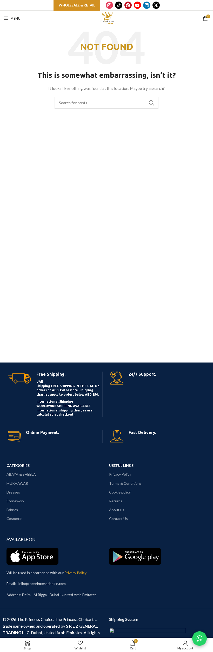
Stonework (15, 501)
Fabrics (12, 510)
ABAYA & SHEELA (21, 474)
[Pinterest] (128, 5)
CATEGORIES (18, 465)
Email (10, 583)
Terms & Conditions (125, 483)
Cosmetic (14, 518)
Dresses (13, 492)
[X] (156, 5)
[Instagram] (109, 5)
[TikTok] (118, 5)
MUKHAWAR (17, 483)
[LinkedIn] (146, 5)
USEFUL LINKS (121, 465)
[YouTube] (137, 5)
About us (116, 510)
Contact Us (118, 518)
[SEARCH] (151, 103)
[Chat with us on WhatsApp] (199, 638)
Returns (115, 501)
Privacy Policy (120, 474)
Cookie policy (120, 492)
